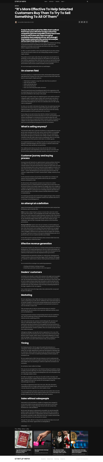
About (62, 1)
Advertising (56, 459)
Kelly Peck (55, 454)
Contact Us (62, 459)
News (46, 1)
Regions (57, 1)
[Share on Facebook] (79, 22)
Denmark (29, 425)
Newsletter (43, 459)
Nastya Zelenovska (37, 452)
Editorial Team (50, 459)
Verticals (51, 1)
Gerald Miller (21, 22)
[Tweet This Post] (82, 22)
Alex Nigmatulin (18, 454)
